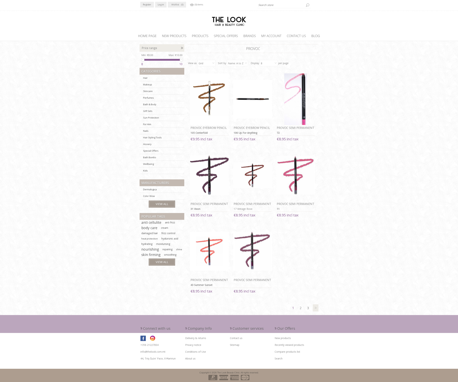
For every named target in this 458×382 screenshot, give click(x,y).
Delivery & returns (195, 338)
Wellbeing (148, 164)
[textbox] (284, 5)
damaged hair (149, 233)
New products (283, 338)
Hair (145, 77)
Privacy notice (193, 345)
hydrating (147, 244)
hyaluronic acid (169, 238)
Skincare (148, 91)
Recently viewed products (289, 345)
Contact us (236, 338)
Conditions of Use (195, 351)
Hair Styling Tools (152, 137)
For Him (147, 124)
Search (278, 358)
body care (149, 227)
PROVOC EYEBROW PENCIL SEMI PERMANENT (209, 130)
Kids (145, 170)
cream (164, 227)
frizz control (168, 233)
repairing (167, 249)
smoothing (170, 254)
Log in (161, 4)
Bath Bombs (149, 157)
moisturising (163, 244)
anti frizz (170, 222)
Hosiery (147, 144)
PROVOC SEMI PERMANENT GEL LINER (295, 130)
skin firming (150, 254)
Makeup (147, 84)
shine (179, 249)
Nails (145, 130)
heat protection (149, 238)
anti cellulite (151, 222)
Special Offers (151, 150)
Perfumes (148, 97)
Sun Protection (151, 117)
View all (162, 204)
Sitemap (234, 345)
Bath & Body (149, 104)
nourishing (150, 249)
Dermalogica (150, 189)
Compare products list (287, 351)
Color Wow (149, 196)
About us (190, 358)
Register (147, 4)
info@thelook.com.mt (152, 351)
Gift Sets (147, 111)
